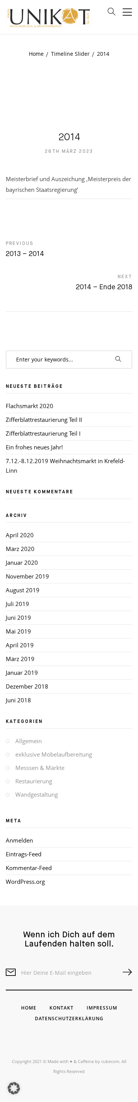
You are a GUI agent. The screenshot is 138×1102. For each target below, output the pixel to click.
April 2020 (20, 535)
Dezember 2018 (27, 686)
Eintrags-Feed (23, 854)
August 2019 (22, 590)
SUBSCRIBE (124, 972)
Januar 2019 (22, 672)
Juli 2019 (17, 604)
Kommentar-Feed (29, 868)
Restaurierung (33, 781)
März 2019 (20, 659)
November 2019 (27, 576)
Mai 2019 (18, 631)
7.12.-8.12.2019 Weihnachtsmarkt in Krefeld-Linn (65, 465)
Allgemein (28, 741)
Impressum (102, 1008)
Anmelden (19, 840)
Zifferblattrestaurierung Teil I (43, 433)
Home (28, 1008)
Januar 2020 (22, 562)
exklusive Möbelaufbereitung (53, 754)
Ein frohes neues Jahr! (34, 447)
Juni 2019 (18, 617)
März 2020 (20, 549)
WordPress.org (25, 881)
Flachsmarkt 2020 (29, 406)
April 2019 (20, 645)
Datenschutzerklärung (69, 1018)
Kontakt (61, 1008)
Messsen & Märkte (39, 767)
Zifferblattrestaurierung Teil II (44, 419)
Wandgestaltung (36, 794)
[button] (14, 1088)
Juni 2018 (18, 700)
